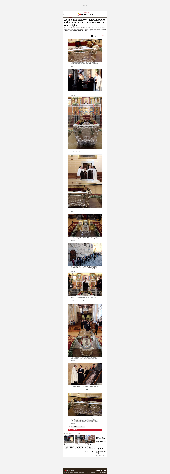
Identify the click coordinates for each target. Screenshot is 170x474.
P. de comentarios (93, 472)
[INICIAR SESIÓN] (105, 15)
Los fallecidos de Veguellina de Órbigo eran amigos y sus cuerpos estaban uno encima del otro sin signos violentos (90, 448)
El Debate (69, 33)
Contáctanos (71, 472)
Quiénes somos (66, 472)
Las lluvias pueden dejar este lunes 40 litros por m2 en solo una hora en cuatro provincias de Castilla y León (79, 448)
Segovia (89, 16)
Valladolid (96, 16)
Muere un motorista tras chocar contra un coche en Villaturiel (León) (69, 446)
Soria (92, 16)
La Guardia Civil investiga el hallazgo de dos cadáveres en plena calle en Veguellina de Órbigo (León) (100, 439)
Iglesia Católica (74, 426)
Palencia (82, 16)
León (79, 16)
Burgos (76, 16)
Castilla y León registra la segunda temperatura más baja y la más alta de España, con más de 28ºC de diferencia (101, 452)
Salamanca (86, 16)
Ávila (73, 16)
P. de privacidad (83, 472)
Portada (70, 16)
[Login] (105, 15)
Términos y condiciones (77, 472)
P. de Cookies (88, 472)
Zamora (100, 16)
